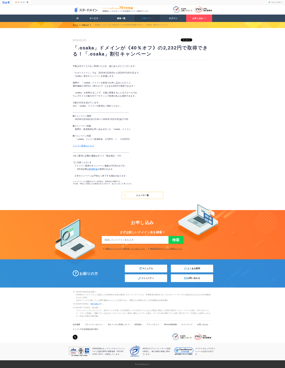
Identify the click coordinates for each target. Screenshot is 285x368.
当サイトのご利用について (119, 324)
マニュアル (147, 268)
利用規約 (138, 324)
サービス (94, 18)
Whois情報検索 (170, 324)
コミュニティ (276, 2)
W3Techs (95, 304)
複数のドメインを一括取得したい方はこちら (125, 249)
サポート (146, 18)
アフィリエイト (153, 324)
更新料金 (93, 169)
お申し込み (198, 18)
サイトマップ (187, 324)
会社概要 (76, 324)
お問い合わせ (193, 278)
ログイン (173, 18)
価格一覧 (121, 18)
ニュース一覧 (142, 195)
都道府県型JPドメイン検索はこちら (166, 249)
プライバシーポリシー (94, 324)
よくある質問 (193, 268)
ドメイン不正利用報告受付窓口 (86, 329)
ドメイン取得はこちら (83, 146)
